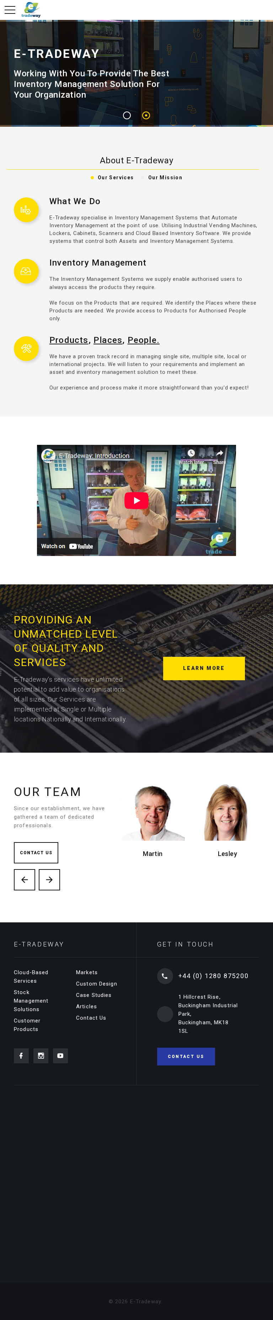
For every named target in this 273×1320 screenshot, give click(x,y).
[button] (127, 115)
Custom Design (96, 984)
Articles (86, 1006)
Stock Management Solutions (31, 1001)
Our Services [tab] (116, 177)
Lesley (227, 853)
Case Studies (94, 995)
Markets (87, 972)
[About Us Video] (136, 500)
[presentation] (24, 879)
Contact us (36, 852)
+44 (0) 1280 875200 (213, 976)
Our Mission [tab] (165, 177)
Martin (153, 853)
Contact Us (91, 1018)
